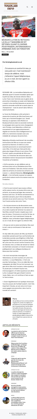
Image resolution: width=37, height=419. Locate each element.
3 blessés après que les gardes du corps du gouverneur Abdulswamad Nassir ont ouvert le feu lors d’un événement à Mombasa (19, 362)
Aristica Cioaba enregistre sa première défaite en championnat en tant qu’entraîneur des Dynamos (19, 389)
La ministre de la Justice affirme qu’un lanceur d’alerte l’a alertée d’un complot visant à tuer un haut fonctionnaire (19, 334)
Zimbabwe (5, 54)
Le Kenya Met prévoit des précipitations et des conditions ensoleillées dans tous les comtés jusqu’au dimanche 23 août (18, 401)
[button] (27, 7)
